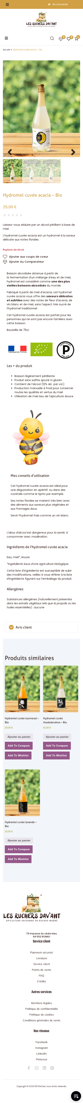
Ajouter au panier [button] (19, 736)
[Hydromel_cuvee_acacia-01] (41, 108)
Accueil (6, 50)
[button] (7, 4)
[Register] (50, 4)
